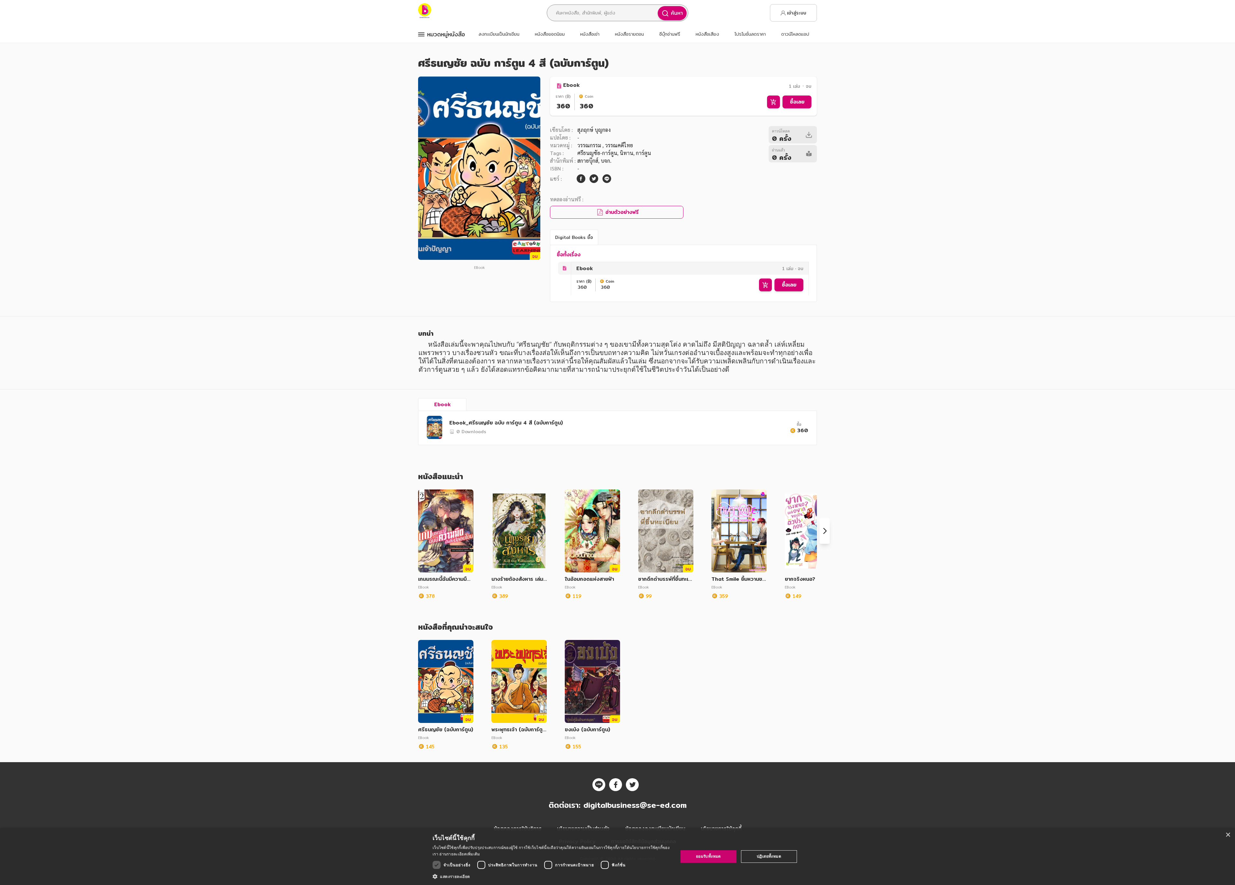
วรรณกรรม (589, 145)
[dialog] (617, 856)
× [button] (1227, 835)
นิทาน (626, 153)
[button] (552, 876)
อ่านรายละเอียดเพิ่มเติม (459, 854)
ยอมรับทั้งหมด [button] (708, 856)
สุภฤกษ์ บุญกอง (594, 129)
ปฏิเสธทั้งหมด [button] (769, 856)
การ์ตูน (643, 153)
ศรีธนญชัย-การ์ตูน (597, 153)
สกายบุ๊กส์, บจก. (594, 160)
